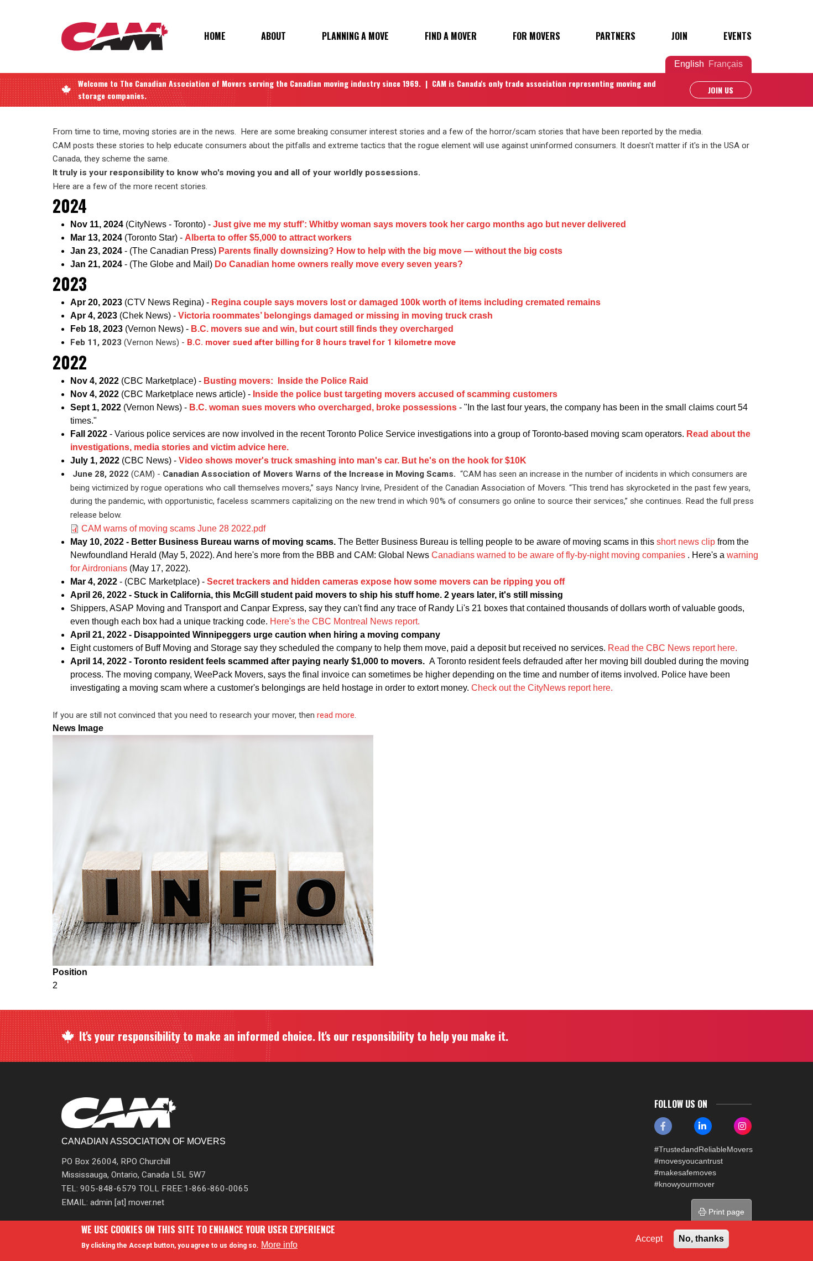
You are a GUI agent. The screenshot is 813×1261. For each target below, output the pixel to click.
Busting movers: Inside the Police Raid (286, 380)
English (689, 64)
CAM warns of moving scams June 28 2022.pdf (173, 528)
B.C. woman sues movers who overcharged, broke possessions (323, 407)
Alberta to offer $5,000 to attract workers (268, 237)
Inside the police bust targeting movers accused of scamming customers (405, 394)
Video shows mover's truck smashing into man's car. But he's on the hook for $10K (353, 460)
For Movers (536, 36)
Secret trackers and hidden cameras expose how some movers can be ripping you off (386, 581)
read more (336, 715)
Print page (725, 1211)
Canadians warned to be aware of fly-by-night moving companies (559, 555)
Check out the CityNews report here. (542, 687)
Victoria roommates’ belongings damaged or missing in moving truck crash (335, 315)
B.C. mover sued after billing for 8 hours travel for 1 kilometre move (321, 342)
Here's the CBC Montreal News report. (345, 621)
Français (725, 64)
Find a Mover (451, 36)
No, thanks (701, 1238)
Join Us (720, 90)
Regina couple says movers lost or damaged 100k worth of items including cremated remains (407, 302)
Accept (649, 1238)
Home (215, 36)
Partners (615, 36)
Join (679, 36)
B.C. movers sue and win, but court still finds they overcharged (322, 329)
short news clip (685, 541)
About (273, 36)
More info (279, 1244)
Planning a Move (355, 36)
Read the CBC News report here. (672, 648)
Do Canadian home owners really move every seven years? (339, 264)
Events (737, 36)
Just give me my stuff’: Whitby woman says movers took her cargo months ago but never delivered (419, 224)
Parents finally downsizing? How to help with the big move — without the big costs (390, 251)
